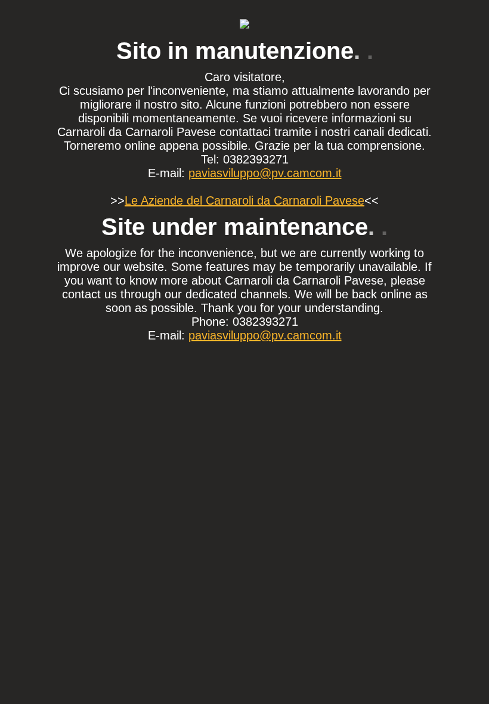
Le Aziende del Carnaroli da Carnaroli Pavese (244, 200)
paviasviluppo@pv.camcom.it (265, 173)
